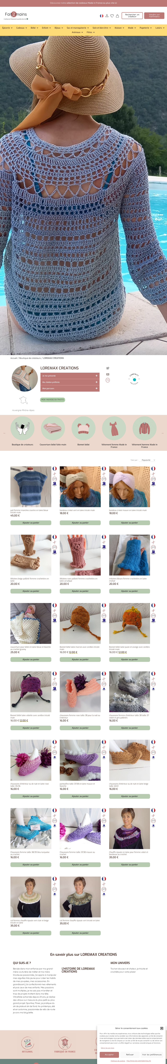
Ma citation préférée (51, 382)
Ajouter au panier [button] (31, 522)
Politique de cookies (118, 1061)
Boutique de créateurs (30, 358)
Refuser (130, 1054)
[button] (161, 1028)
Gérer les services (107, 1048)
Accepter (109, 1054)
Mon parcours (48, 388)
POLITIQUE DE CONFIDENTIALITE (139, 1061)
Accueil (13, 358)
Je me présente (49, 376)
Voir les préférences (152, 1054)
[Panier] (117, 15)
